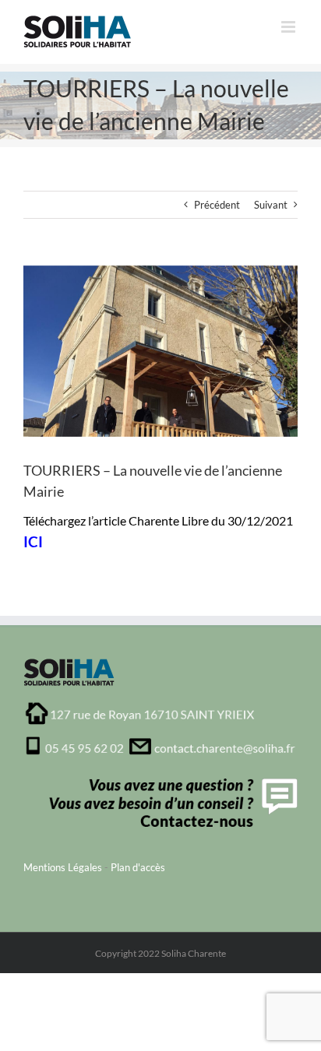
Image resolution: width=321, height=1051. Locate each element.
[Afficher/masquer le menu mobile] (289, 27)
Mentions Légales (62, 867)
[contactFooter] (170, 783)
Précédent (217, 205)
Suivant (270, 205)
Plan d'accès (138, 867)
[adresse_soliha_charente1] (160, 706)
